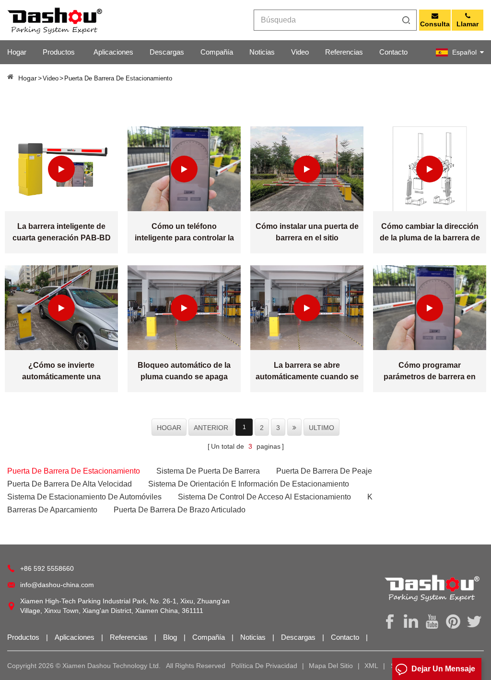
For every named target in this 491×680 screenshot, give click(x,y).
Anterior (211, 427)
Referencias (344, 52)
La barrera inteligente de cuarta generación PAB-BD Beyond (61, 233)
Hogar (16, 52)
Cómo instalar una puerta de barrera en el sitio (307, 232)
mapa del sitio (331, 665)
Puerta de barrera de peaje (324, 471)
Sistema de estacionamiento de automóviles (84, 497)
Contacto (393, 52)
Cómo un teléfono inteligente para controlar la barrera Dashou (184, 233)
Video (300, 52)
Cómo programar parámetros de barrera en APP (430, 372)
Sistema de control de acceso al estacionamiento (264, 497)
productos (59, 52)
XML (371, 665)
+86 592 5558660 (47, 568)
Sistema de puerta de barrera (208, 471)
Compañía (216, 52)
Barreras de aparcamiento (52, 510)
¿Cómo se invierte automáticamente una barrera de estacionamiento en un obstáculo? (61, 372)
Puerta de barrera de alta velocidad (69, 484)
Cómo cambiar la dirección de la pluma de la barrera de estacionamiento (430, 233)
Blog (171, 637)
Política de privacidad (264, 665)
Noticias (262, 52)
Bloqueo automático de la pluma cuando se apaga (184, 371)
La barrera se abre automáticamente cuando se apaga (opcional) (307, 372)
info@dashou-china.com (57, 585)
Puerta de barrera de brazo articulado (180, 510)
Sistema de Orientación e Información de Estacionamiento (248, 484)
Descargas (167, 52)
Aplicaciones (113, 52)
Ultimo (321, 427)
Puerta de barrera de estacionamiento (73, 471)
